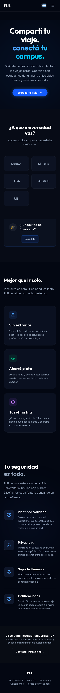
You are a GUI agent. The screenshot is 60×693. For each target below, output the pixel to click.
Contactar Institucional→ (30, 651)
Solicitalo (30, 239)
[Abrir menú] (53, 6)
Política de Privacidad (38, 683)
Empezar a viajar (28, 92)
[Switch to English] (44, 5)
